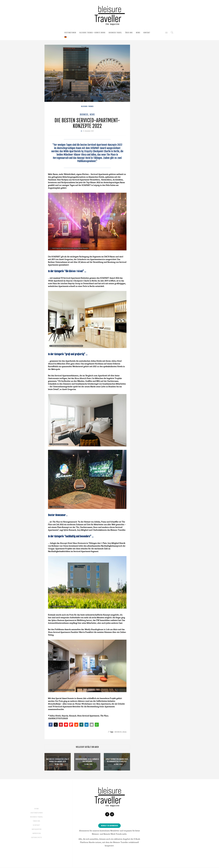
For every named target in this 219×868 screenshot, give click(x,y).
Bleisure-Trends (87, 106)
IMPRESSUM (36, 833)
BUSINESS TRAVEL (115, 33)
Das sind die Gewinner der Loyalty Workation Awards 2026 (57, 760)
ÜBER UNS (129, 33)
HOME (36, 808)
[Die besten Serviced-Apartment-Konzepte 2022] (87, 73)
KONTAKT (146, 33)
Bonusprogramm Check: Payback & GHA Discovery (87, 760)
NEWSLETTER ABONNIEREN (109, 826)
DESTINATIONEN (70, 33)
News (92, 114)
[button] (51, 725)
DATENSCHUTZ (36, 837)
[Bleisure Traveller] (109, 15)
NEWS (138, 33)
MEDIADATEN (36, 829)
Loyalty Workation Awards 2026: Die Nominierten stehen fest (117, 760)
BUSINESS (84, 114)
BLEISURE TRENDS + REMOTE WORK (92, 33)
